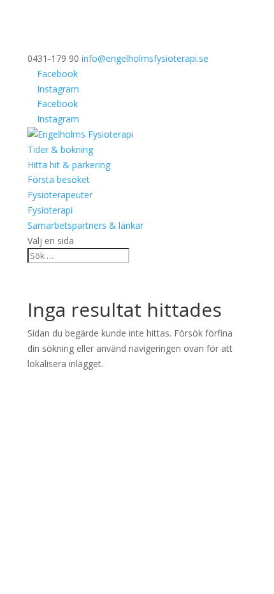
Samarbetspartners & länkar (85, 225)
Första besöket (58, 179)
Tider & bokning (60, 149)
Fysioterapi (50, 210)
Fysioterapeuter (59, 195)
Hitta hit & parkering (68, 165)
